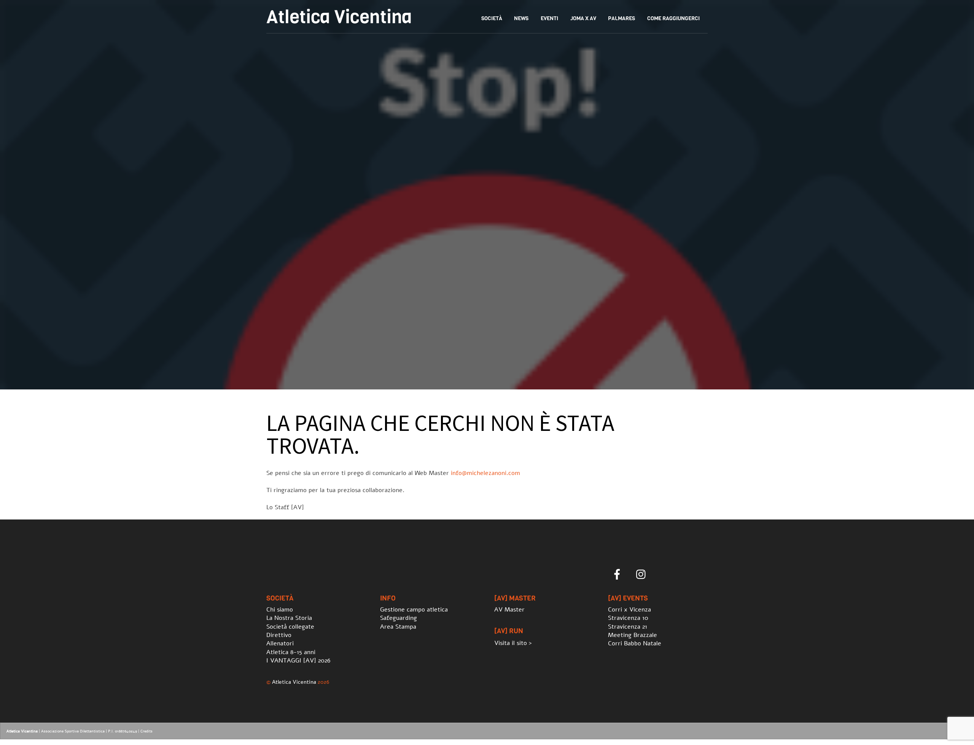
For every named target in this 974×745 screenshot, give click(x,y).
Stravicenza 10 (628, 618)
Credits (146, 731)
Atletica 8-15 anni (290, 652)
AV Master (509, 609)
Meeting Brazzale (632, 635)
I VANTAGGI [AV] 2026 (298, 660)
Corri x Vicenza (629, 609)
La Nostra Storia (289, 618)
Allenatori (280, 643)
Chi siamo (279, 609)
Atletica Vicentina (294, 682)
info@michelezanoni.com (485, 473)
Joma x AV (583, 18)
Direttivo (278, 635)
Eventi (549, 18)
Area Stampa (398, 627)
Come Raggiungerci (673, 18)
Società (491, 18)
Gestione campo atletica (414, 609)
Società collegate (290, 627)
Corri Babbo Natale (634, 643)
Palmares (621, 18)
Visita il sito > (513, 643)
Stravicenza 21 (627, 627)
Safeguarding (398, 618)
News (521, 18)
